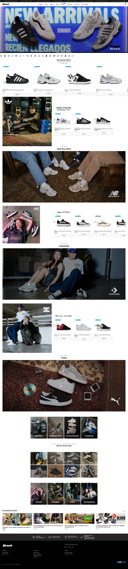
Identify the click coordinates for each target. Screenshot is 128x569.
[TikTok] (73, 547)
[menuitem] (41, 4)
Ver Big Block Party (64, 63)
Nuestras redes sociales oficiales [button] (71, 544)
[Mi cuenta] (121, 4)
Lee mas (4, 530)
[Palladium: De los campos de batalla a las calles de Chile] (17, 519)
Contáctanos (36, 556)
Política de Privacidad (68, 552)
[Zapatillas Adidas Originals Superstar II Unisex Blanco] (63, 119)
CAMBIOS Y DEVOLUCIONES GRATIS (35, 1)
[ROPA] (72, 494)
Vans (55, 230)
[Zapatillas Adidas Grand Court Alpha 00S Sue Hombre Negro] (103, 119)
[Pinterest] (71, 547)
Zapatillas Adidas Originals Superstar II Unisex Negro (13, 90)
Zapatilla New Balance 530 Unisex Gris (103, 90)
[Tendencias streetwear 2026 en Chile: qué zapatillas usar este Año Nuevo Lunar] (111, 518)
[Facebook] (66, 547)
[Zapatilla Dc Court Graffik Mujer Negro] (79, 76)
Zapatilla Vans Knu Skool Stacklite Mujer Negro (62, 231)
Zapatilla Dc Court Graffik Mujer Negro (73, 90)
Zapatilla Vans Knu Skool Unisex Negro (82, 231)
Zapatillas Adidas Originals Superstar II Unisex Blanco (62, 129)
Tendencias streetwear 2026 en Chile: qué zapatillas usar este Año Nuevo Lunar (110, 526)
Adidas (95, 127)
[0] (125, 4)
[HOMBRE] (55, 494)
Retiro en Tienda (36, 552)
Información (36, 550)
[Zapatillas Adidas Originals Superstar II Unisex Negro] (17, 76)
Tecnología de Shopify (17, 564)
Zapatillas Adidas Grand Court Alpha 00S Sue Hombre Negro (103, 129)
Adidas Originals (57, 127)
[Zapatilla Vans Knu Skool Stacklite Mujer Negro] (63, 222)
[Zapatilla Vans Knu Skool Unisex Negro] (83, 222)
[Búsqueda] (123, 4)
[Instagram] (68, 547)
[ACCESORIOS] (89, 494)
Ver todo (124, 511)
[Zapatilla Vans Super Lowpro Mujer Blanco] (103, 222)
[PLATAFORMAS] (72, 428)
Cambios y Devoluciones (38, 555)
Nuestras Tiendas (5, 552)
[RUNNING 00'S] (55, 428)
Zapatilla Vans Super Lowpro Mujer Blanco (103, 231)
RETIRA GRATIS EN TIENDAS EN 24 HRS (50, 1)
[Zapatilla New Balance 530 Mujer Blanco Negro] (48, 76)
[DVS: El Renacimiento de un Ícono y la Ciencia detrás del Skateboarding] (48, 518)
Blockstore (4, 550)
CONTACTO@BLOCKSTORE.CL (21, 1)
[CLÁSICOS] (89, 428)
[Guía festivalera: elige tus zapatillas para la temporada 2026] (79, 518)
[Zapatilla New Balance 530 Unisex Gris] (111, 76)
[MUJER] (38, 494)
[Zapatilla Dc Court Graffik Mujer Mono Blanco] (83, 326)
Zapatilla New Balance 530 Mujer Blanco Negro (43, 90)
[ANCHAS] (38, 428)
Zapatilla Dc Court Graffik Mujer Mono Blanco (82, 335)
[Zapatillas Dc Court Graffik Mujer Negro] (63, 326)
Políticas (66, 550)
